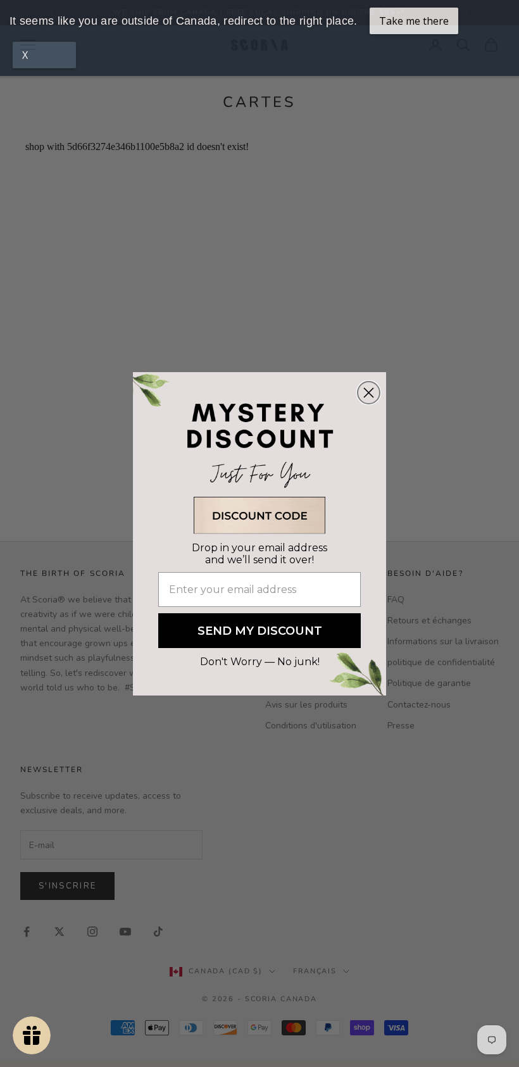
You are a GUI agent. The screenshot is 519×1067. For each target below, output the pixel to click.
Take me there (414, 21)
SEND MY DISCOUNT (259, 631)
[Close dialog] (369, 393)
